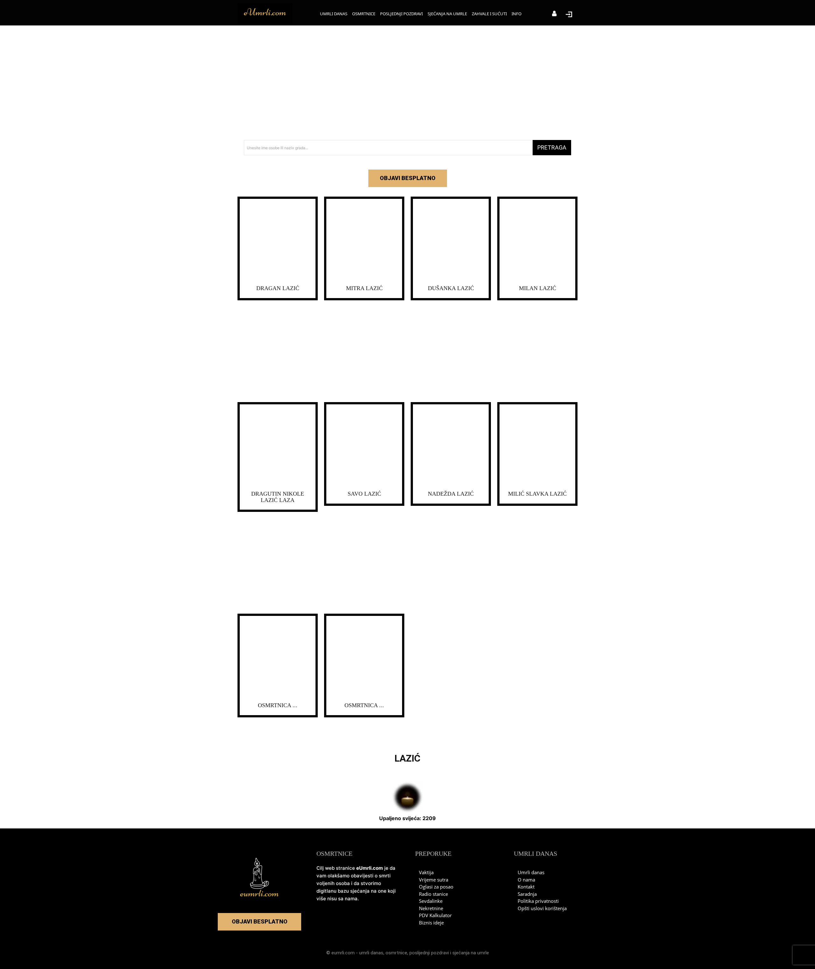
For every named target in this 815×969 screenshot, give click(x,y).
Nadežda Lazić (451, 494)
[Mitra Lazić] (364, 240)
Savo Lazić (364, 494)
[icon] (554, 14)
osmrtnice (396, 953)
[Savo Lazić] (364, 446)
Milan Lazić (537, 288)
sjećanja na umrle (470, 953)
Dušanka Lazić (451, 288)
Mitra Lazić (364, 288)
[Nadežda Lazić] (451, 446)
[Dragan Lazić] (277, 240)
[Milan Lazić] (537, 240)
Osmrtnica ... (277, 705)
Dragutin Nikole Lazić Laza (277, 497)
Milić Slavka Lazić (537, 494)
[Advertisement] (407, 82)
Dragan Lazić (277, 288)
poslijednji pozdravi (429, 953)
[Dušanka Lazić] (451, 240)
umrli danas (371, 953)
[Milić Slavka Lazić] (537, 446)
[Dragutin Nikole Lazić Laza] (277, 446)
